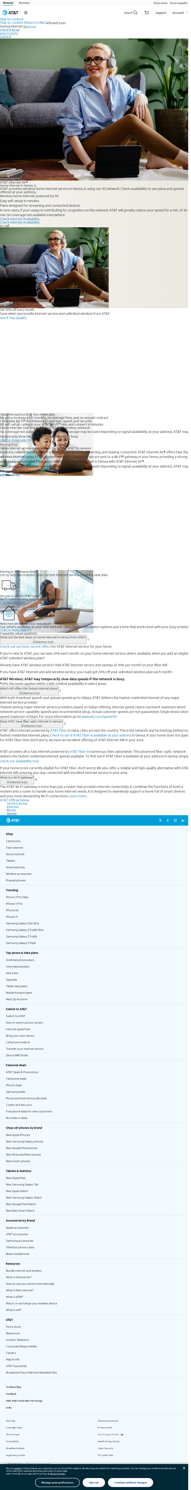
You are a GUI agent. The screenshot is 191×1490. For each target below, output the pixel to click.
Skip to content (12, 19)
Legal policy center (15, 1455)
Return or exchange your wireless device (31, 1303)
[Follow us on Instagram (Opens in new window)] (175, 820)
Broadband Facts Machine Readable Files (31, 1372)
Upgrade (11, 979)
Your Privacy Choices (108, 1434)
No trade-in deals (16, 1118)
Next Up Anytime (16, 999)
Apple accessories (17, 1227)
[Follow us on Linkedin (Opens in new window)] (183, 820)
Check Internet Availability (20, 219)
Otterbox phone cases (20, 1247)
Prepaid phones (16, 880)
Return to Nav (34, 22)
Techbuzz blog (13, 1387)
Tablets (10, 860)
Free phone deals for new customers (29, 1111)
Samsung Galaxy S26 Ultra (22, 923)
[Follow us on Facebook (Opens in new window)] (168, 820)
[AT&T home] (10, 12)
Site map (10, 1420)
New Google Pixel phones (21, 1148)
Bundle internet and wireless (24, 1270)
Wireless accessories (19, 874)
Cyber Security (105, 1448)
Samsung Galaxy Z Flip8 (21, 943)
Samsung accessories (19, 1241)
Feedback (11, 1393)
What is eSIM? (14, 1297)
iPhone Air (12, 910)
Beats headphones (17, 1254)
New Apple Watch (17, 1191)
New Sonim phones (18, 1161)
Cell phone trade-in (18, 1042)
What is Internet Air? (19, 1277)
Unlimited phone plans (20, 960)
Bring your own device (20, 1035)
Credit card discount (19, 1105)
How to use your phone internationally (30, 1284)
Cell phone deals (16, 1078)
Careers (11, 1353)
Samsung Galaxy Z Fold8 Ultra (25, 930)
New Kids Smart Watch (20, 1210)
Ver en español (178, 3)
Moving (5, 444)
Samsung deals (15, 1092)
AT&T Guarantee (16, 1366)
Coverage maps (14, 1427)
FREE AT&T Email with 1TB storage (24, 1400)
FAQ (14, 444)
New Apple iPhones (18, 1135)
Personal (8, 2)
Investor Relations (17, 1340)
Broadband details (15, 1448)
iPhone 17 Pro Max (17, 897)
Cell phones (13, 841)
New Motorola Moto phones (23, 1154)
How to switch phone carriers (24, 1022)
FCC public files (105, 1455)
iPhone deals (14, 1085)
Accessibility (12, 1441)
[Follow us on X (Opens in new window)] (160, 820)
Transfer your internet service (24, 1049)
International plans (18, 966)
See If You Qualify (13, 318)
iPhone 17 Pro (14, 903)
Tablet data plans (16, 986)
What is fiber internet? (20, 1290)
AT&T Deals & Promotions (22, 1072)
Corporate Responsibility (21, 1346)
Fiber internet (14, 847)
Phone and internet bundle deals (26, 1098)
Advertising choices (108, 1420)
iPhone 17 (12, 917)
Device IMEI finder (17, 1055)
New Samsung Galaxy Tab (22, 1184)
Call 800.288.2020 (12, 602)
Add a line (12, 973)
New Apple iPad (15, 1178)
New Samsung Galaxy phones (24, 1141)
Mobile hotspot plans (19, 992)
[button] (26, 12)
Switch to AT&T (15, 1016)
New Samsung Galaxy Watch (24, 1197)
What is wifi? (13, 1310)
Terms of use (12, 1434)
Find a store (160, 3)
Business (24, 2)
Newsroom (13, 1333)
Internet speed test (18, 1029)
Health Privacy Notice (109, 1441)
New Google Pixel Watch (21, 1204)
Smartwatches (15, 867)
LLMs (9, 1407)
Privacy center (105, 1427)
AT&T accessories (17, 1234)
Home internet (15, 854)
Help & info (13, 1359)
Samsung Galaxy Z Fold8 (21, 936)
